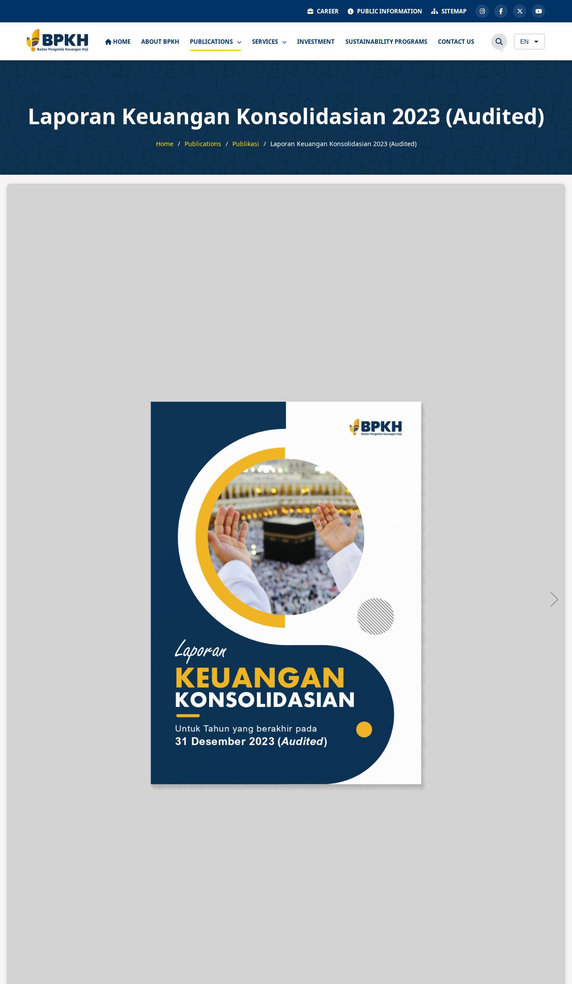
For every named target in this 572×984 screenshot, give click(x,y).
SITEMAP (454, 11)
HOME (121, 42)
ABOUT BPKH (160, 42)
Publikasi (245, 143)
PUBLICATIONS (212, 42)
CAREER (328, 11)
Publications (203, 143)
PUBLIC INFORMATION (389, 11)
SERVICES (265, 42)
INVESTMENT (316, 42)
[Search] (499, 42)
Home (164, 143)
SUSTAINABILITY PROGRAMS (386, 42)
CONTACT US (456, 42)
